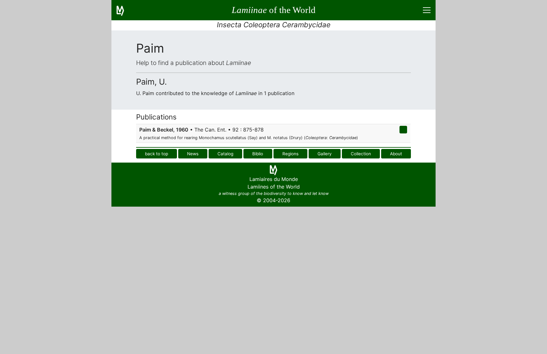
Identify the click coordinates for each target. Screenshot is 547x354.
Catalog (225, 153)
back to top (156, 153)
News (192, 153)
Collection (361, 153)
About (396, 153)
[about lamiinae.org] (124, 10)
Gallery (325, 153)
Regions (290, 153)
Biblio (257, 153)
